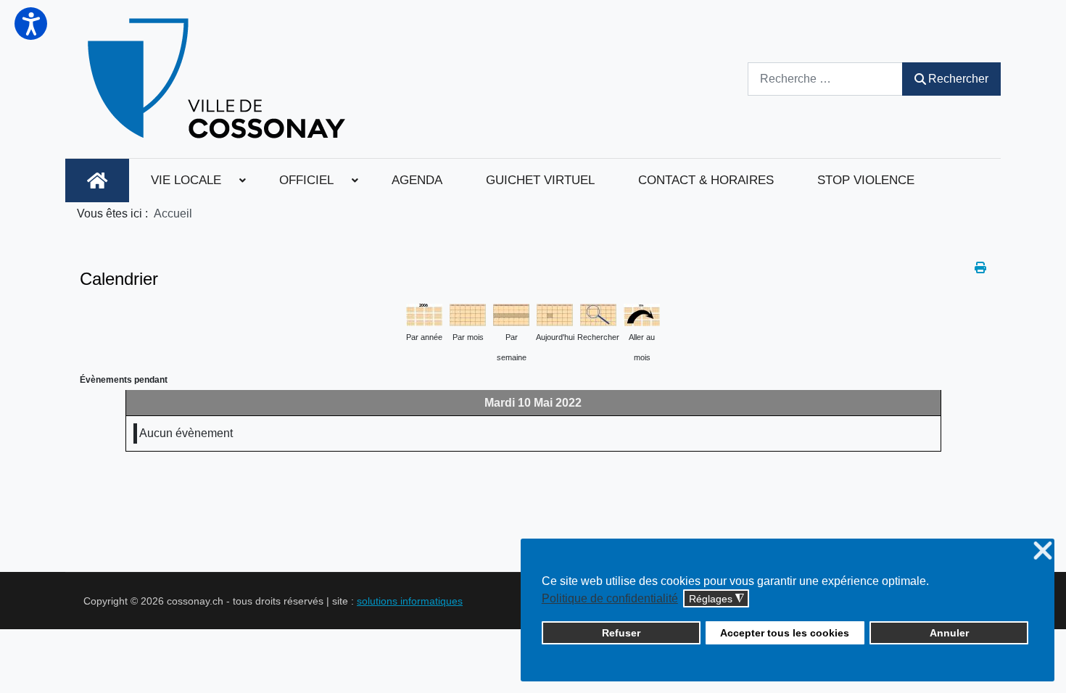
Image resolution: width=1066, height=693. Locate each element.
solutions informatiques (410, 601)
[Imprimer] (980, 268)
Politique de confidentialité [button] (610, 598)
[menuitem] (97, 180)
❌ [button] (1043, 551)
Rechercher (958, 78)
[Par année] (424, 313)
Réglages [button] (716, 599)
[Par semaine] (511, 313)
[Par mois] (468, 313)
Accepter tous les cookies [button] (784, 633)
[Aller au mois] (642, 313)
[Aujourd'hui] (555, 313)
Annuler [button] (949, 633)
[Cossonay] (219, 79)
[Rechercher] (598, 313)
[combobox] (825, 78)
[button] (31, 23)
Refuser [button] (621, 633)
